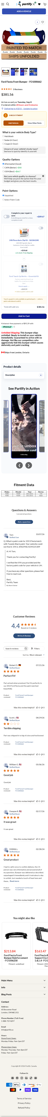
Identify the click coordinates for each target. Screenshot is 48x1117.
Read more (14, 881)
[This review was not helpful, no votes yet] (42, 707)
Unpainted (8, 195)
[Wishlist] (39, 4)
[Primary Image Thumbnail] (6, 72)
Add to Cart (24, 316)
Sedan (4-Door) (11, 140)
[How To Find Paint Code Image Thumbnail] (33, 72)
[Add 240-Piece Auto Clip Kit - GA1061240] (41, 228)
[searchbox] (13, 648)
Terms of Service (24, 1098)
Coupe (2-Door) (11, 144)
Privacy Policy (24, 1103)
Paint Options (10, 190)
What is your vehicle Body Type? (19, 132)
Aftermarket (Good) (12, 164)
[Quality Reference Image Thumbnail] (15, 72)
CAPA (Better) (13, 168)
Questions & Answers (24, 510)
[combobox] (33, 655)
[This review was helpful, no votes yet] (37, 707)
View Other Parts (34, 123)
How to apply (24, 286)
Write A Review (24, 636)
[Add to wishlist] (42, 22)
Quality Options (11, 159)
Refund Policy (24, 1107)
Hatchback (8, 136)
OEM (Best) (12, 171)
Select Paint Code (12, 200)
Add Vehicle (13, 123)
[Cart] (45, 4)
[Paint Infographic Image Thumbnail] (24, 72)
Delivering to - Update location (21, 108)
